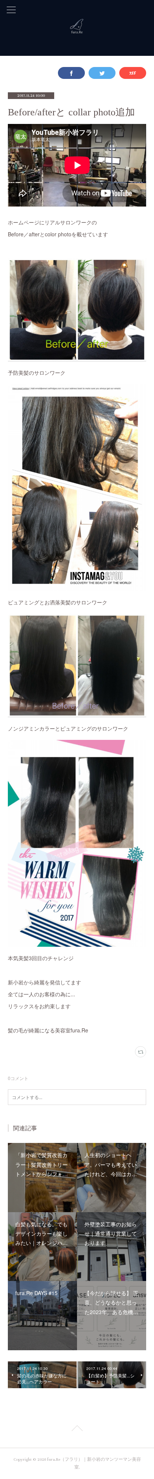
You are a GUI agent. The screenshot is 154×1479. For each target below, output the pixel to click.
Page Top (77, 1429)
